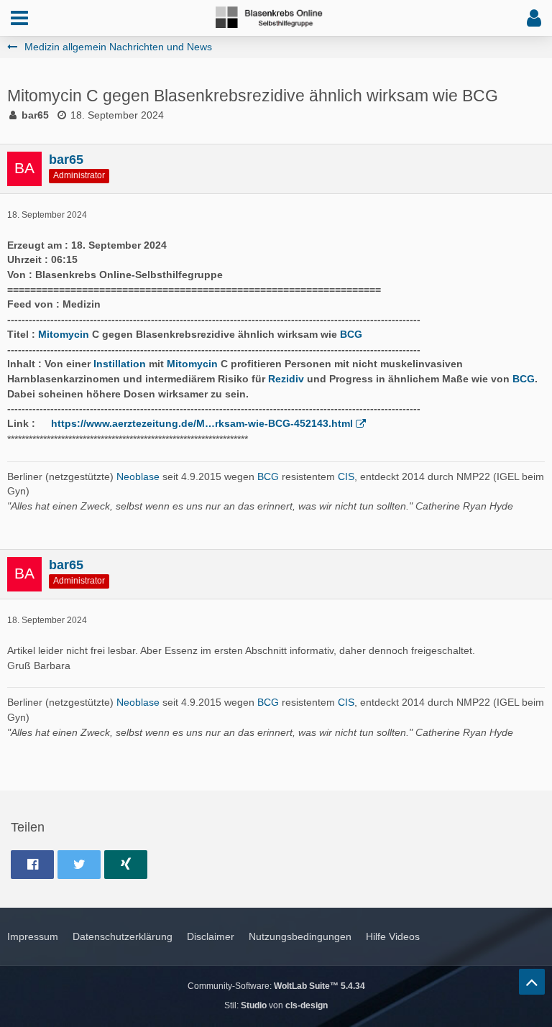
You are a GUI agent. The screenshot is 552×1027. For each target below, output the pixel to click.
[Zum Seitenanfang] (532, 982)
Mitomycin (63, 334)
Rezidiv (286, 378)
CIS (346, 476)
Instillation (119, 363)
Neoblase (138, 476)
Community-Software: (276, 986)
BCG (351, 334)
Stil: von (276, 1005)
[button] (19, 17)
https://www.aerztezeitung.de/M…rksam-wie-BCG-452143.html (202, 423)
